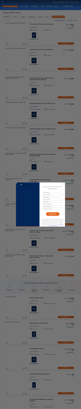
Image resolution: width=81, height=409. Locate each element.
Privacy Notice (60, 224)
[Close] (63, 184)
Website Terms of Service (53, 225)
